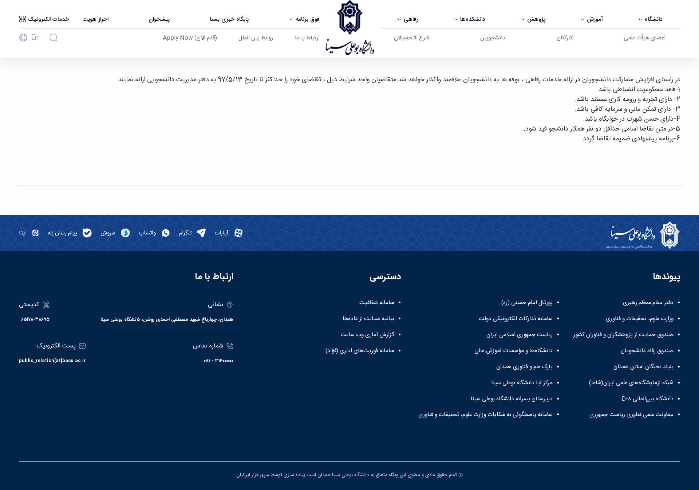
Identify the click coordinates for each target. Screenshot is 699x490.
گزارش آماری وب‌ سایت (367, 335)
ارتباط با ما (307, 38)
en (35, 37)
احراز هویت (95, 19)
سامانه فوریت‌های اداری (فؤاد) (359, 351)
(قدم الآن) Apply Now (190, 38)
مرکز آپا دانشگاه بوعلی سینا (522, 383)
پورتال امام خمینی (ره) (527, 303)
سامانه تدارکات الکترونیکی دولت (516, 319)
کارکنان (565, 38)
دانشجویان (492, 38)
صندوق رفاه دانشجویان (647, 351)
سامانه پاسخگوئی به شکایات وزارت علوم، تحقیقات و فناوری (485, 415)
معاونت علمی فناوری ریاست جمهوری (631, 415)
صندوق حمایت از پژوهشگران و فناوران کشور (623, 335)
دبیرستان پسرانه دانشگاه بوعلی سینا (512, 399)
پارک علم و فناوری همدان (524, 367)
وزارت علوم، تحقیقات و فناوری (640, 319)
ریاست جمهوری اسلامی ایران (519, 335)
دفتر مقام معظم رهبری (648, 303)
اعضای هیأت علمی (645, 38)
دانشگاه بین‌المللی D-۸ (648, 399)
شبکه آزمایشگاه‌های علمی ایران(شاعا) (631, 383)
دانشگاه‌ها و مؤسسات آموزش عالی (513, 351)
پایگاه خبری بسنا (229, 19)
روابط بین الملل (255, 38)
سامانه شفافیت (376, 303)
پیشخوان (159, 19)
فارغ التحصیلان (411, 38)
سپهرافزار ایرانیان (252, 475)
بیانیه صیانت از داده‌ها (368, 319)
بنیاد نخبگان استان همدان (643, 367)
